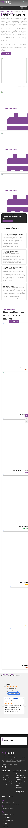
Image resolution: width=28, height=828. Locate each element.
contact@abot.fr (5, 810)
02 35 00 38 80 (7, 808)
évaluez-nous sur (13, 693)
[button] (2, 8)
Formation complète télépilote (13, 192)
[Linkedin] (5, 767)
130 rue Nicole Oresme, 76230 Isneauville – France (12, 804)
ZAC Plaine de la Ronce (9, 802)
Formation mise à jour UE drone (13, 151)
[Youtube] (2, 767)
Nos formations (9, 11)
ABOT (9, 684)
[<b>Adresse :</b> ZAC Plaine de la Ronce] (3, 800)
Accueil (2, 11)
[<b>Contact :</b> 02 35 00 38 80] (3, 806)
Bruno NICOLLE (13, 699)
